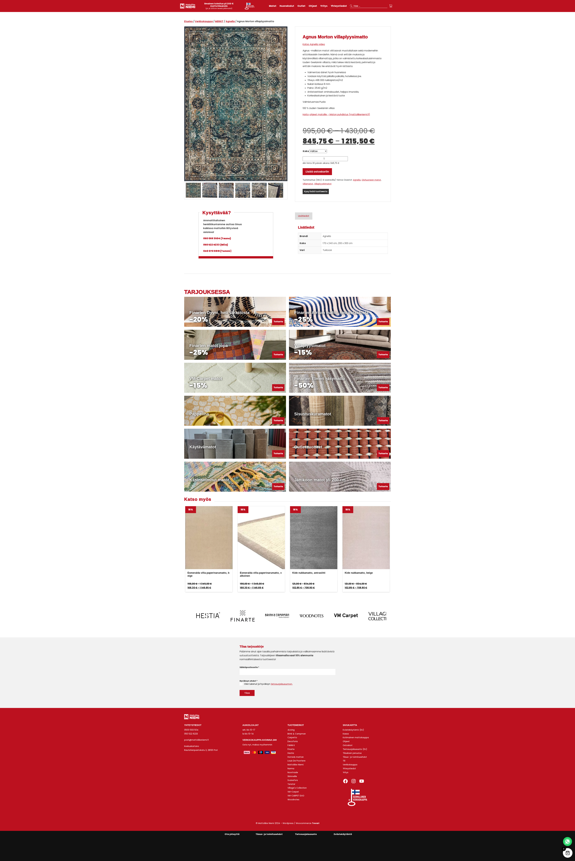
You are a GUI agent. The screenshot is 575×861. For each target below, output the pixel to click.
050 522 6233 (191, 733)
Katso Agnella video (314, 44)
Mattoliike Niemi (296, 764)
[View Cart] (390, 6)
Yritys (345, 772)
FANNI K (291, 745)
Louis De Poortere (296, 760)
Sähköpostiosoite (249, 667)
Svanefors (293, 780)
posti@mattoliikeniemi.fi (196, 740)
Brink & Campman (297, 733)
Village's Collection (297, 788)
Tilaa (247, 692)
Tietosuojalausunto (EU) (355, 749)
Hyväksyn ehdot (248, 681)
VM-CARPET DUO (296, 795)
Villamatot (308, 183)
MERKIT (219, 21)
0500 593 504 (191, 729)
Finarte (291, 749)
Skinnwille (292, 776)
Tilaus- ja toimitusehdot (355, 757)
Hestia (291, 753)
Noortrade (293, 772)
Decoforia (293, 741)
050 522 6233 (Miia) (215, 244)
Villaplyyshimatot (323, 183)
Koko (306, 151)
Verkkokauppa (204, 21)
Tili (344, 760)
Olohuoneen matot (371, 180)
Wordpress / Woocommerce (301, 823)
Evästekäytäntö (343, 834)
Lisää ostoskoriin (317, 171)
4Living (291, 729)
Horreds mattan (296, 757)
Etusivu (188, 21)
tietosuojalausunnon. (282, 683)
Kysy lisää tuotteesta (315, 191)
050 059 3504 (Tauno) (217, 238)
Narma (291, 768)
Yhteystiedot (349, 768)
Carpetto (292, 737)
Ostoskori (347, 745)
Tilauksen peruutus (352, 753)
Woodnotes (293, 799)
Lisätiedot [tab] (303, 215)
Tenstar (291, 784)
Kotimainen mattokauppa (356, 737)
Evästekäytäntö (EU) (353, 729)
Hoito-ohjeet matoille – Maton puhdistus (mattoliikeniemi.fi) (336, 114)
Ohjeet (346, 741)
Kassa (346, 733)
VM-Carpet (293, 791)
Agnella (230, 21)
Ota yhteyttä (232, 834)
